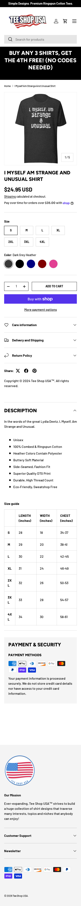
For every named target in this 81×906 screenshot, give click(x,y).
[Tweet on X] (18, 371)
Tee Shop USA (20, 895)
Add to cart (54, 286)
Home (7, 85)
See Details (40, 75)
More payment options (40, 309)
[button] (65, 21)
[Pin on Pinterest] (34, 371)
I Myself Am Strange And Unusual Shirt (35, 85)
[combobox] (40, 39)
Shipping (10, 196)
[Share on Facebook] (26, 371)
